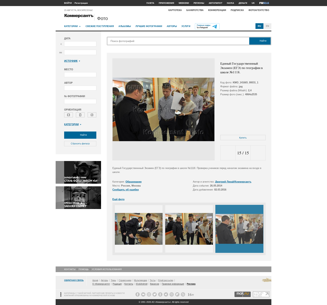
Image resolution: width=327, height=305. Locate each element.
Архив (95, 280)
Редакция (117, 284)
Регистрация (81, 3)
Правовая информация (173, 284)
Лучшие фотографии (148, 26)
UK (253, 3)
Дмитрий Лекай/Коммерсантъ (233, 181)
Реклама (191, 284)
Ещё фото (118, 199)
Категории (71, 26)
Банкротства (195, 10)
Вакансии (154, 284)
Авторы (172, 26)
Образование (133, 181)
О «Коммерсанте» (101, 284)
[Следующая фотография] (258, 153)
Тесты (153, 280)
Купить (243, 137)
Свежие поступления (100, 26)
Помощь (84, 269)
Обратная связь (74, 280)
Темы (113, 280)
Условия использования (107, 269)
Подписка (237, 10)
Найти (83, 135)
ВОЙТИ (68, 3)
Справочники (125, 280)
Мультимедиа (140, 280)
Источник (71, 61)
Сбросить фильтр (80, 143)
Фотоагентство (258, 10)
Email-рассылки (165, 280)
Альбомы (124, 26)
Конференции (217, 10)
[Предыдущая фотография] (227, 153)
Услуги (185, 26)
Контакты (70, 269)
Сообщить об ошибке (125, 189)
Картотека (175, 10)
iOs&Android (141, 284)
